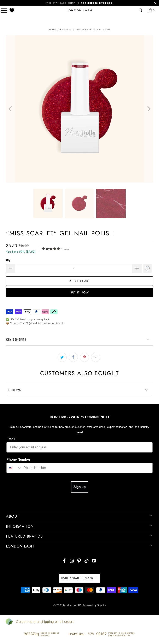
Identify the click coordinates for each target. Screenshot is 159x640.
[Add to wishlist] (147, 268)
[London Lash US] (79, 10)
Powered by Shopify (94, 605)
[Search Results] (141, 10)
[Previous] (10, 109)
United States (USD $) (77, 578)
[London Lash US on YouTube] (94, 561)
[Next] (148, 109)
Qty (8, 260)
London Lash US (72, 605)
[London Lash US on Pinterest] (79, 561)
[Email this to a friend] (95, 357)
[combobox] (14, 468)
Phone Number (18, 459)
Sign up (79, 487)
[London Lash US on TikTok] (87, 561)
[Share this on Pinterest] (84, 357)
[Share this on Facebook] (73, 357)
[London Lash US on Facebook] (64, 561)
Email (10, 439)
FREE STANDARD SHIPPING (80, 3)
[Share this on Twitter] (62, 357)
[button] (51, 249)
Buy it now (79, 292)
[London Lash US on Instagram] (72, 561)
